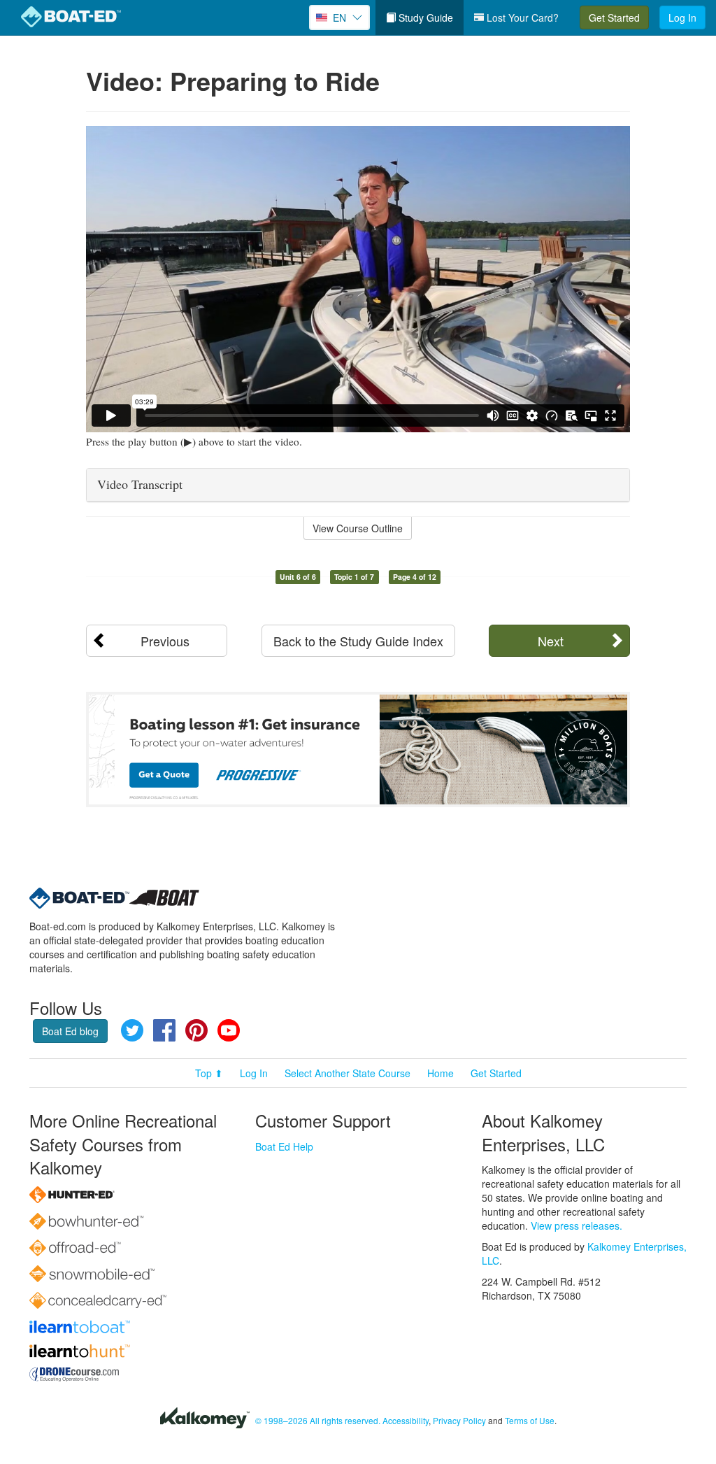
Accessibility (405, 1420)
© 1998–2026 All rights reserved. (317, 1420)
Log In (682, 17)
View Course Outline (358, 528)
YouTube (228, 1030)
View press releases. (576, 1225)
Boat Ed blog (70, 1031)
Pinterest (196, 1030)
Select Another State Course (347, 1073)
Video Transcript (139, 484)
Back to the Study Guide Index (358, 641)
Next (551, 641)
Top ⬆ (209, 1073)
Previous (165, 641)
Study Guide (424, 17)
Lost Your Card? (521, 17)
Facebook (164, 1030)
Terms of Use (529, 1420)
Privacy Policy (459, 1420)
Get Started (614, 17)
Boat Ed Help (284, 1146)
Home (440, 1073)
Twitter (132, 1030)
